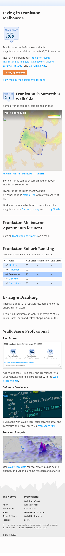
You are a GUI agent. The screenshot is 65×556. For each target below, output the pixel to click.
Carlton (26, 209)
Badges (27, 520)
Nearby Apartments (15, 73)
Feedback (7, 520)
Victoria (16, 174)
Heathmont (14, 270)
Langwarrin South (13, 65)
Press (5, 512)
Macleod (13, 265)
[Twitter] (4, 501)
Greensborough (17, 283)
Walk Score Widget (32, 501)
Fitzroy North (52, 209)
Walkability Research (33, 516)
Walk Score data (17, 467)
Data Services (30, 509)
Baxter (51, 61)
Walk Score (9, 496)
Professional (31, 496)
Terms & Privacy (10, 516)
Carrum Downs (37, 65)
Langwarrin (39, 61)
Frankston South (12, 61)
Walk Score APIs (46, 426)
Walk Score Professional (26, 331)
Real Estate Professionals (34, 512)
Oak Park (13, 279)
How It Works (8, 509)
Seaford (27, 61)
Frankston (39, 174)
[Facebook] (9, 501)
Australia (7, 174)
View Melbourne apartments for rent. (24, 79)
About (5, 505)
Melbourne (27, 174)
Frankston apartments (25, 236)
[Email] (14, 501)
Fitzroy (35, 209)
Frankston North (40, 57)
